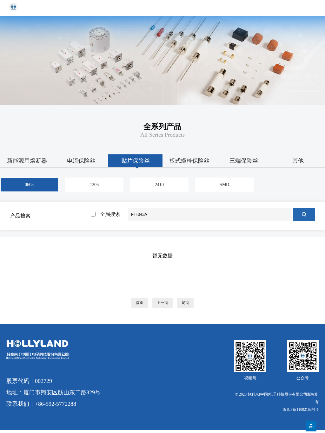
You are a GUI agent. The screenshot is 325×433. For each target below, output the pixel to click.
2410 (159, 184)
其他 (298, 161)
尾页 (185, 303)
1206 (94, 184)
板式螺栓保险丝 (189, 161)
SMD (224, 184)
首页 (139, 303)
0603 (29, 184)
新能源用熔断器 (27, 161)
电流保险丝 (81, 161)
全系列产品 (162, 126)
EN (297, 7)
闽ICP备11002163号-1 (301, 409)
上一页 (162, 303)
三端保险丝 (243, 161)
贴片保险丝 (135, 161)
